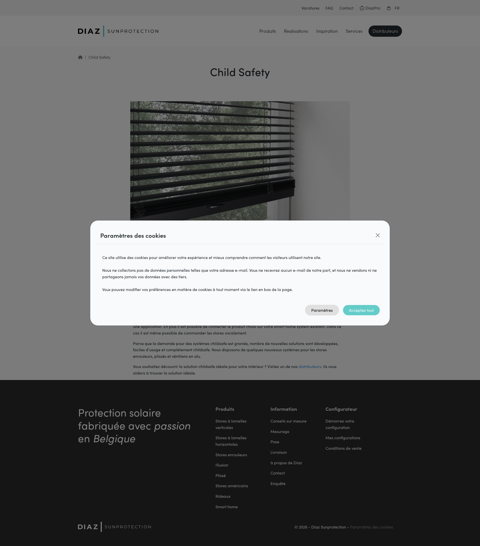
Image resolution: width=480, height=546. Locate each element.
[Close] (378, 235)
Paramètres (322, 310)
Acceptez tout (361, 310)
